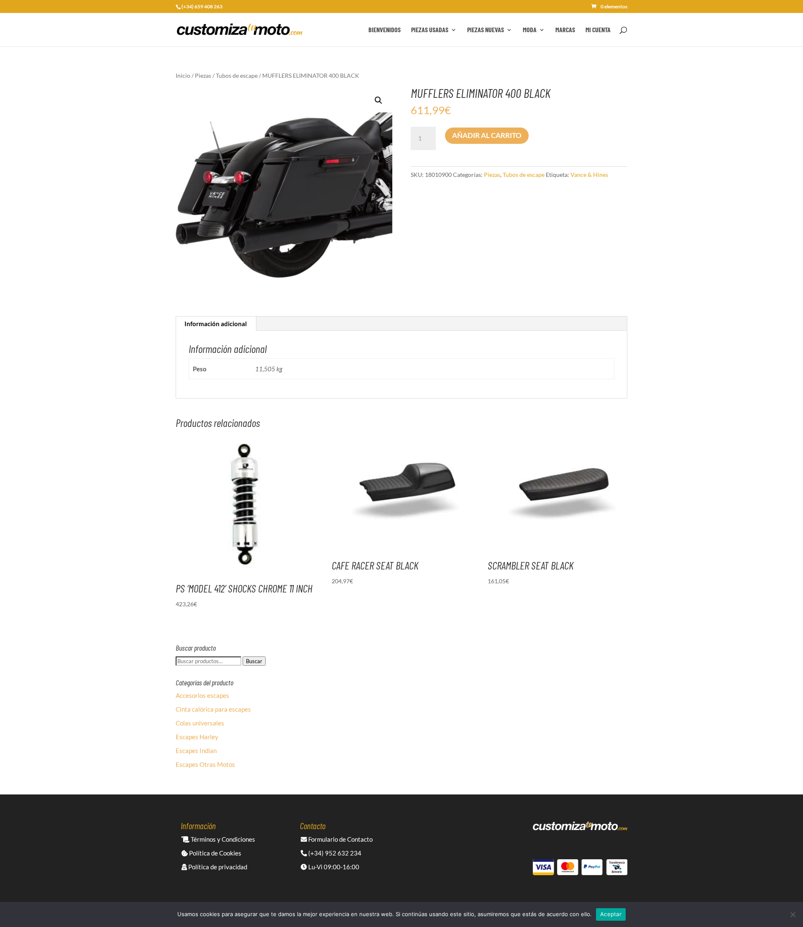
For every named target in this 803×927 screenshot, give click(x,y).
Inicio (183, 75)
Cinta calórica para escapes (213, 709)
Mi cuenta (598, 30)
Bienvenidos (384, 30)
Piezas (203, 75)
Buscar (254, 661)
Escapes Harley (197, 737)
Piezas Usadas (429, 30)
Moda (530, 30)
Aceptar (610, 914)
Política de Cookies (214, 853)
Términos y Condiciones (222, 839)
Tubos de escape (237, 75)
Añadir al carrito (487, 135)
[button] (378, 100)
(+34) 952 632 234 (334, 853)
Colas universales (200, 723)
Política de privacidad (217, 867)
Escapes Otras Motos (205, 764)
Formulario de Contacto (340, 839)
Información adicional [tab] (215, 323)
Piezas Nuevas (485, 30)
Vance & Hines (589, 174)
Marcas (565, 30)
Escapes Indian (196, 750)
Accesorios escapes (202, 695)
